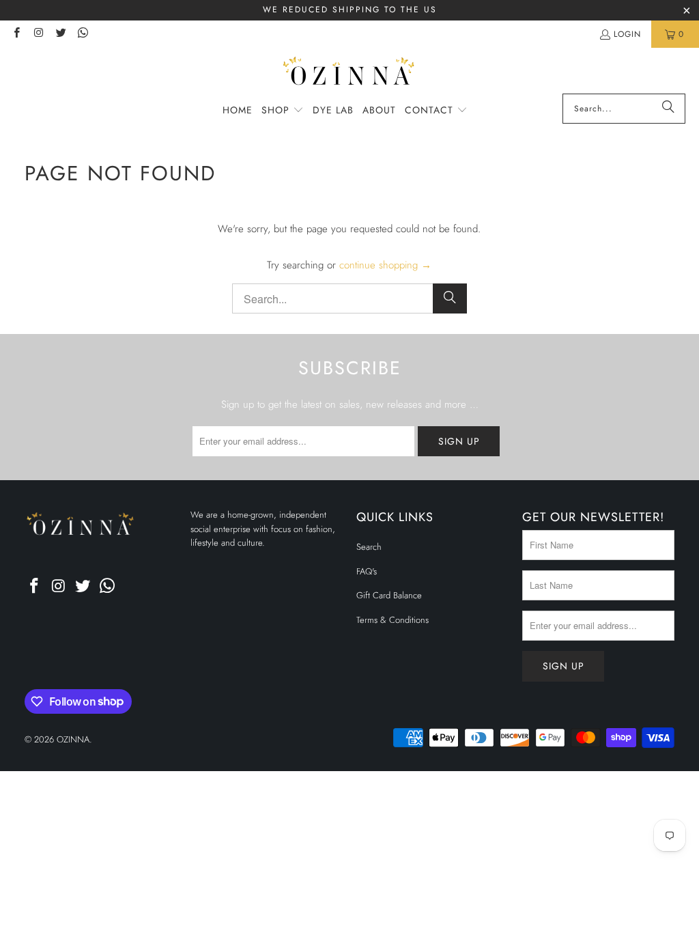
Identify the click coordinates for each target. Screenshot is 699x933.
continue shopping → (385, 265)
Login (627, 34)
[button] (282, 111)
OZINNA (73, 739)
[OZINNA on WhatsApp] (82, 34)
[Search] (668, 109)
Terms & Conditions (392, 619)
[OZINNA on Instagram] (38, 34)
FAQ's (366, 571)
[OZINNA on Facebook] (16, 34)
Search (369, 546)
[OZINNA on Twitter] (60, 34)
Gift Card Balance (389, 595)
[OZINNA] (350, 74)
